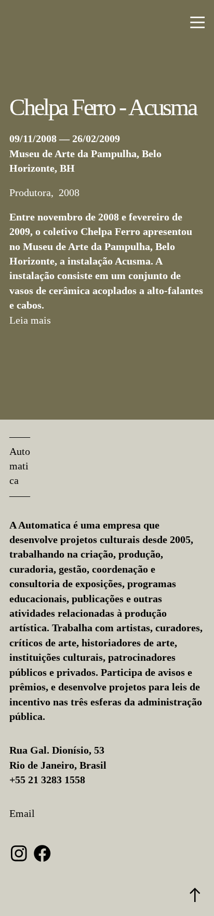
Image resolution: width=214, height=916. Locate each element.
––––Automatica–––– (19, 466)
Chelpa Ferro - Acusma (102, 107)
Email (22, 813)
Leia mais (30, 320)
